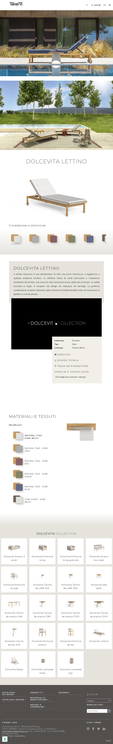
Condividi (64, 354)
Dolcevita (76, 340)
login (62, 376)
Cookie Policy (19, 736)
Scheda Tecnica (68, 360)
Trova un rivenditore (72, 366)
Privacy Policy (7, 736)
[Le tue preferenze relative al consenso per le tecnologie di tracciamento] (4, 739)
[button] (104, 5)
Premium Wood (78, 348)
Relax (74, 344)
